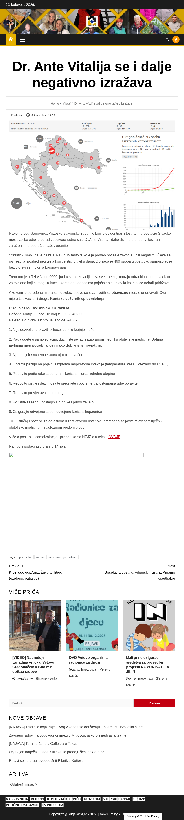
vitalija (73, 557)
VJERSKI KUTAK (116, 799)
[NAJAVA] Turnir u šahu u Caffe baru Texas (43, 744)
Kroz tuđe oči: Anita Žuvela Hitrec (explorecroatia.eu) (35, 572)
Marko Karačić (48, 678)
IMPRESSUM (52, 805)
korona (40, 557)
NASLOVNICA (17, 799)
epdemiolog (25, 557)
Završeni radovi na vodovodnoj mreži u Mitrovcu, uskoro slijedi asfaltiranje (67, 735)
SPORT (139, 799)
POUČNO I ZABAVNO (22, 805)
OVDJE (114, 437)
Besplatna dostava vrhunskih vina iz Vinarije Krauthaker (140, 572)
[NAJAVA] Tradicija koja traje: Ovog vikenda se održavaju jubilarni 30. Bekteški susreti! (77, 727)
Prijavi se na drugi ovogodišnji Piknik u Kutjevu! (47, 760)
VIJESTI (37, 799)
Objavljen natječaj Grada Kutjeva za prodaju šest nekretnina (56, 752)
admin (17, 115)
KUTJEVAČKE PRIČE (64, 799)
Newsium (106, 814)
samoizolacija (57, 557)
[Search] (167, 39)
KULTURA (92, 799)
